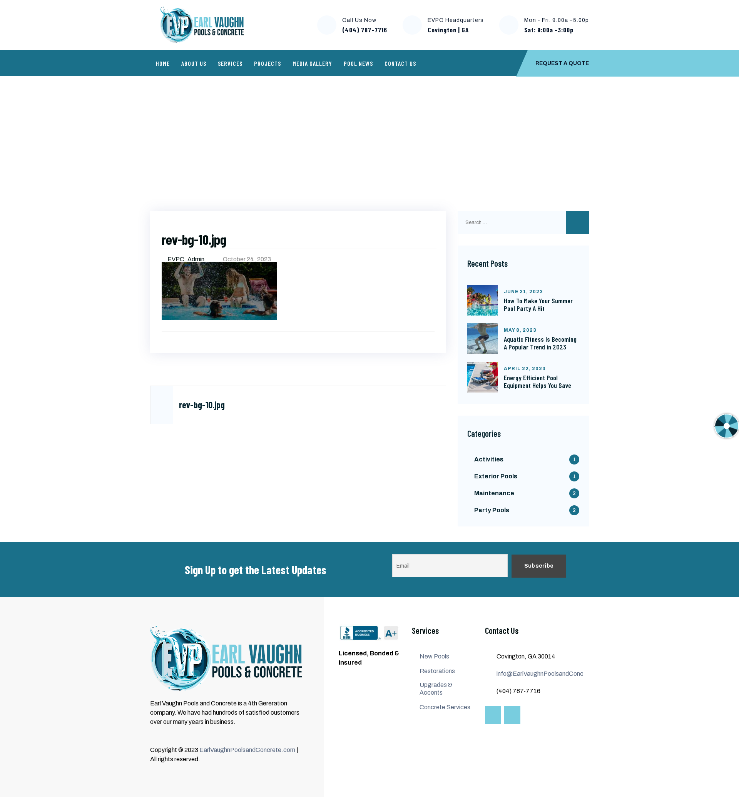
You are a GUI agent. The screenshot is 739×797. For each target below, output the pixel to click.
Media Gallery (312, 63)
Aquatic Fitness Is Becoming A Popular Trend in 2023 (540, 343)
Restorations (437, 671)
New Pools (434, 656)
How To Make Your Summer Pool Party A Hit (538, 304)
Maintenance (494, 493)
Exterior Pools (495, 476)
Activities (488, 459)
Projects (267, 63)
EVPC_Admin (186, 259)
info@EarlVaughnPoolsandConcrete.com (553, 673)
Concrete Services (445, 707)
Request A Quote (562, 63)
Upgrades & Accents (436, 689)
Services (230, 63)
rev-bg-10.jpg (202, 404)
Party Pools (491, 510)
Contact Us (400, 63)
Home (163, 63)
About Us (193, 63)
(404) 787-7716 (364, 29)
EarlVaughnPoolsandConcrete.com (247, 750)
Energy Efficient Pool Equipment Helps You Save (537, 381)
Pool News (358, 63)
